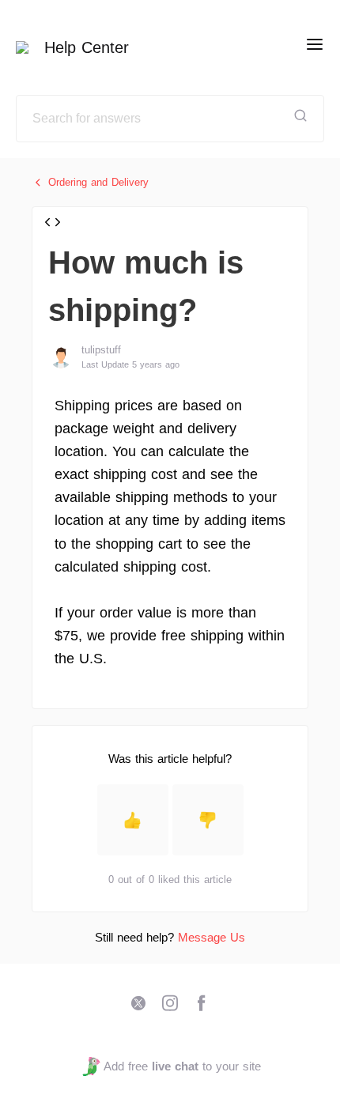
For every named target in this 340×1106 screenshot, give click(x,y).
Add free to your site (182, 1066)
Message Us (211, 937)
